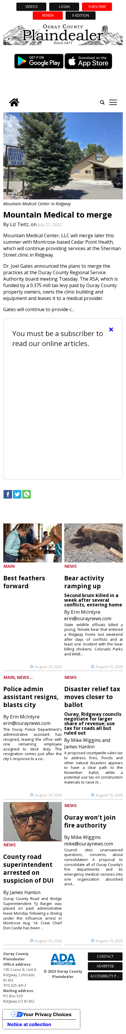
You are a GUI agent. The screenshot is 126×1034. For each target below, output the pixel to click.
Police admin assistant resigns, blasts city (31, 697)
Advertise (105, 966)
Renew (48, 15)
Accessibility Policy (106, 976)
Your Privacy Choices (47, 1014)
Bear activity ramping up (84, 582)
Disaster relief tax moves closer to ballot (92, 697)
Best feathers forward (24, 582)
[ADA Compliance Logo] (63, 965)
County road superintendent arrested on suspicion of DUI (28, 868)
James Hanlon (25, 892)
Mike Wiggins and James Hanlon (87, 743)
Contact (105, 956)
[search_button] (102, 102)
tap (113, 102)
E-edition (80, 15)
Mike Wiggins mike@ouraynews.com (88, 840)
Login (64, 6)
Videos (31, 6)
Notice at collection (29, 1024)
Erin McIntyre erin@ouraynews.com (87, 615)
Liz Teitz (19, 224)
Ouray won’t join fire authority (90, 821)
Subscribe (97, 6)
